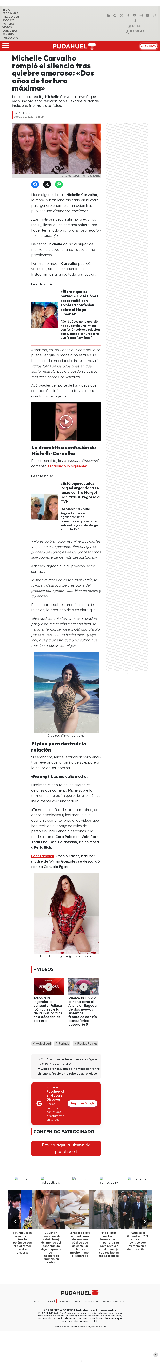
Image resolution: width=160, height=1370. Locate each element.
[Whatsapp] (155, 15)
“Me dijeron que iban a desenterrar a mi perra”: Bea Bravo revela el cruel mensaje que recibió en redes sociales (108, 1244)
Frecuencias (10, 16)
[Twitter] (47, 184)
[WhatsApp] (59, 184)
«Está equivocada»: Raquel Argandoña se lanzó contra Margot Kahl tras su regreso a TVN (80, 492)
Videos (7, 27)
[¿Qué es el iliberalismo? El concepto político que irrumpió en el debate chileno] (137, 1209)
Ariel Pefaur (26, 113)
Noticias (8, 23)
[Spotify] (148, 15)
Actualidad (43, 1043)
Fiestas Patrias (87, 1043)
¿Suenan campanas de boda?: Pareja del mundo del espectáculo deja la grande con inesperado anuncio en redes (51, 1247)
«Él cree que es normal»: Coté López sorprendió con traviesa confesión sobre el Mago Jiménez (79, 302)
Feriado (63, 1043)
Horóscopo (10, 37)
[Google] (109, 15)
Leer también (42, 856)
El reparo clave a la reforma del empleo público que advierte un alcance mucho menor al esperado (80, 1244)
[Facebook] (115, 15)
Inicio (6, 9)
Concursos (10, 30)
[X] (122, 15)
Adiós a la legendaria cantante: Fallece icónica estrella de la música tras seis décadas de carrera (48, 1009)
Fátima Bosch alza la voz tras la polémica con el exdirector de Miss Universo (22, 1242)
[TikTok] (128, 15)
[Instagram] (142, 15)
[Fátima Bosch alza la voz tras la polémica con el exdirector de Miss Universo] (22, 1209)
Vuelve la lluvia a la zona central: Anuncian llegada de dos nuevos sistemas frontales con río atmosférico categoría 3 (82, 1011)
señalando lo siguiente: (67, 466)
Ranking (8, 34)
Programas (10, 13)
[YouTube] (135, 15)
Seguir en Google (82, 1103)
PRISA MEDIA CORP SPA (60, 1310)
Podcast (8, 20)
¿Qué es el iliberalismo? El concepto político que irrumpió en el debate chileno (137, 1241)
